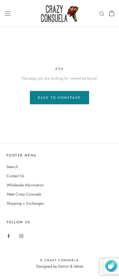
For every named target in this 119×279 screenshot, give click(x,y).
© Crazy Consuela (59, 260)
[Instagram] (21, 235)
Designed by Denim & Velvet (59, 266)
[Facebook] (9, 235)
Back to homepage (59, 97)
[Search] (101, 13)
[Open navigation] (8, 13)
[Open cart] (111, 13)
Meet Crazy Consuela (24, 194)
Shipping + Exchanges (25, 203)
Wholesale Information (25, 185)
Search (12, 166)
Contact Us (15, 176)
